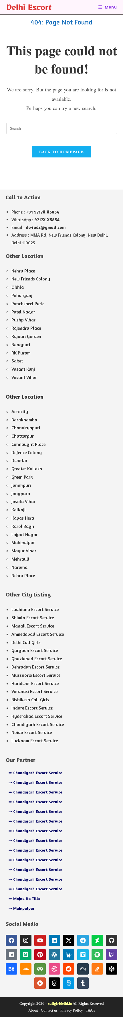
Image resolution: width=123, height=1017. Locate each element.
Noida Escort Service (31, 732)
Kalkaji (18, 509)
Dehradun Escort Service (35, 667)
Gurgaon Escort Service (34, 650)
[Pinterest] (40, 954)
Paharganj (21, 295)
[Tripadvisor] (40, 969)
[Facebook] (11, 940)
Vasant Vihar (24, 377)
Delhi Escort (28, 7)
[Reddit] (68, 969)
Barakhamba (24, 420)
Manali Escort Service (32, 626)
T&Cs (90, 1010)
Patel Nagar (23, 312)
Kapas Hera (22, 518)
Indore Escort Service (32, 708)
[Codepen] (111, 969)
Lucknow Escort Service (34, 740)
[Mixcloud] (83, 969)
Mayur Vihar (23, 550)
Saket (17, 361)
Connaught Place (28, 444)
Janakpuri (21, 485)
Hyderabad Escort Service (36, 716)
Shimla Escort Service (32, 617)
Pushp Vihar (23, 320)
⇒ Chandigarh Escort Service (35, 772)
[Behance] (11, 969)
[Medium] (25, 954)
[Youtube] (40, 940)
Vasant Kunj (23, 369)
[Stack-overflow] (97, 969)
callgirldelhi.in (60, 1003)
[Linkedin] (54, 940)
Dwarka (19, 460)
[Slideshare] (68, 954)
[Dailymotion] (11, 954)
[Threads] (54, 983)
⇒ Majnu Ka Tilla (24, 898)
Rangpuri (20, 344)
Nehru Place (23, 271)
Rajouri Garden (26, 336)
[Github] (111, 940)
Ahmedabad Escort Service (37, 634)
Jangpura (20, 493)
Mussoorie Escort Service (35, 675)
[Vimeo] (83, 954)
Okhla (17, 287)
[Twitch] (111, 954)
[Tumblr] (83, 983)
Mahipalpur (23, 542)
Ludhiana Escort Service (35, 609)
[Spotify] (97, 954)
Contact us (49, 1010)
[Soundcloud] (25, 969)
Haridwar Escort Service (35, 683)
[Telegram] (83, 940)
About (33, 1010)
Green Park (22, 477)
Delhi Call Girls (26, 642)
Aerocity (19, 411)
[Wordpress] (54, 954)
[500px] (68, 983)
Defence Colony (26, 452)
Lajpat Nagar (24, 534)
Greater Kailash (26, 468)
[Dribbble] (54, 969)
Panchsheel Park (27, 303)
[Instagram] (25, 940)
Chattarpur (22, 436)
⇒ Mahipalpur (22, 908)
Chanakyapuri (25, 427)
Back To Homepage (61, 151)
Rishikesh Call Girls (30, 699)
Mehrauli (20, 559)
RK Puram (21, 353)
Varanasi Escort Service (34, 691)
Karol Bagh (22, 526)
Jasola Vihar (23, 501)
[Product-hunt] (40, 983)
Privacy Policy (71, 1010)
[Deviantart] (97, 940)
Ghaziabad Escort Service (36, 658)
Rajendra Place (26, 328)
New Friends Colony (30, 279)
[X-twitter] (68, 940)
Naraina (19, 567)
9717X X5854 (46, 219)
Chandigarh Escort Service (37, 724)
